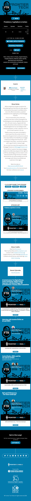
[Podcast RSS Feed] (13, 456)
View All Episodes (15, 272)
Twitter (26, 62)
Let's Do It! (15, 443)
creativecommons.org (19, 252)
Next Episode (21, 68)
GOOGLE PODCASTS (16, 46)
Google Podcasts (9, 58)
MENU (16, 18)
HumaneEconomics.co (11, 168)
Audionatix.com (24, 254)
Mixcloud (10, 60)
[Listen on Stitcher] (23, 456)
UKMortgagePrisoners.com (20, 147)
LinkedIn (23, 186)
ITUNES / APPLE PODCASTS (16, 41)
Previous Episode (11, 68)
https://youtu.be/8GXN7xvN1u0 (15, 166)
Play (17, 50)
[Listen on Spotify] (26, 456)
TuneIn (20, 58)
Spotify (24, 58)
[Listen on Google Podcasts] (18, 456)
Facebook (20, 62)
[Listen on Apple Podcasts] (15, 456)
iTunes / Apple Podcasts (21, 57)
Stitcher (20, 60)
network (22, 170)
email (16, 64)
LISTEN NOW (16, 314)
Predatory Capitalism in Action (23, 89)
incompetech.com (21, 251)
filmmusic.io (18, 249)
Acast (14, 60)
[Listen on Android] (21, 456)
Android (16, 58)
